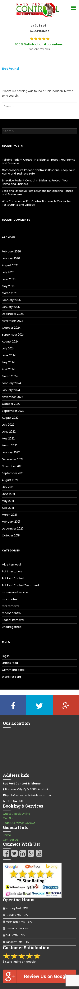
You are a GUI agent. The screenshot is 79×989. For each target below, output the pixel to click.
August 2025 (10, 265)
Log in (6, 656)
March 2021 (9, 515)
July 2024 (8, 348)
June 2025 (9, 279)
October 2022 (11, 404)
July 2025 (8, 272)
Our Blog (8, 818)
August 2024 (10, 341)
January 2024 (11, 390)
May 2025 (8, 286)
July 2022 (8, 425)
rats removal (10, 606)
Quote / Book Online (16, 814)
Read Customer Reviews (19, 823)
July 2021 (7, 487)
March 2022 (9, 445)
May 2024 (8, 362)
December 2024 (13, 314)
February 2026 (11, 251)
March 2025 (9, 293)
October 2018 (11, 535)
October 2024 (11, 328)
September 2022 (13, 411)
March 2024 (10, 376)
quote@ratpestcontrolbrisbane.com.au (29, 795)
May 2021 (8, 501)
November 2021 (12, 466)
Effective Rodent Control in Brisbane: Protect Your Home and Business (35, 182)
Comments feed (13, 670)
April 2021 (8, 508)
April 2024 (8, 369)
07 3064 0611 (39, 26)
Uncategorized (11, 627)
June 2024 (9, 355)
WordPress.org (11, 677)
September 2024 (13, 335)
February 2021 (11, 522)
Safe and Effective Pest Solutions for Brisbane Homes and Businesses (37, 192)
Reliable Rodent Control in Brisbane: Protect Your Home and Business (38, 161)
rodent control (11, 613)
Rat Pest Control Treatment (20, 585)
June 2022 (9, 432)
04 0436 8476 (39, 31)
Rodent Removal (13, 620)
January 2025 (11, 307)
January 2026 (11, 258)
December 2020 (13, 528)
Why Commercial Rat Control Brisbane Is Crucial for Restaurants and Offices (36, 203)
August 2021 (10, 480)
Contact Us (10, 840)
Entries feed (10, 663)
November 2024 (12, 321)
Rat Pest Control (13, 578)
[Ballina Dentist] (39, 9)
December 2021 (12, 459)
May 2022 (8, 438)
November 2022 (12, 397)
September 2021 (12, 473)
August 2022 (10, 418)
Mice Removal (11, 564)
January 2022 (11, 452)
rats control (9, 599)
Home (7, 835)
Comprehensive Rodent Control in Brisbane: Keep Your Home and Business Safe (38, 171)
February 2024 (11, 383)
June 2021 (8, 494)
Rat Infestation (12, 571)
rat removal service (15, 592)
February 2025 (11, 300)
